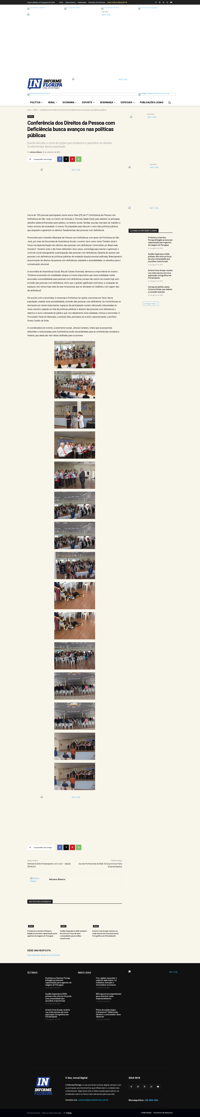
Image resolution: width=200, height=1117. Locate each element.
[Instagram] (159, 2)
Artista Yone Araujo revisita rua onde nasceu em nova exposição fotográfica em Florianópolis (105, 933)
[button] (169, 102)
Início (29, 110)
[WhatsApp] (167, 2)
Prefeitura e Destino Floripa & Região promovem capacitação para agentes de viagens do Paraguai (42, 933)
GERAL (35, 110)
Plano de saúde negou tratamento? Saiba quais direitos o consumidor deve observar (108, 1013)
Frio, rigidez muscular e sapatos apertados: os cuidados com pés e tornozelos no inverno (106, 981)
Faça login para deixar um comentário (43, 955)
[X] (163, 2)
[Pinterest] (72, 159)
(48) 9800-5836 (151, 1100)
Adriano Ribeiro (36, 152)
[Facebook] (156, 2)
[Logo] (49, 84)
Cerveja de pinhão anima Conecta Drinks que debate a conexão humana (160, 289)
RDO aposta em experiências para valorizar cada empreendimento (108, 996)
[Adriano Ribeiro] (38, 883)
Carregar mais (149, 303)
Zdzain (69, 1113)
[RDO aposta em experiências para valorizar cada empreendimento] (86, 998)
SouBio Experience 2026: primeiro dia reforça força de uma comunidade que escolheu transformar (58, 997)
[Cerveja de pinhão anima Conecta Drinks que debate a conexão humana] (137, 292)
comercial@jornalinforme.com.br (93, 1100)
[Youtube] (171, 2)
